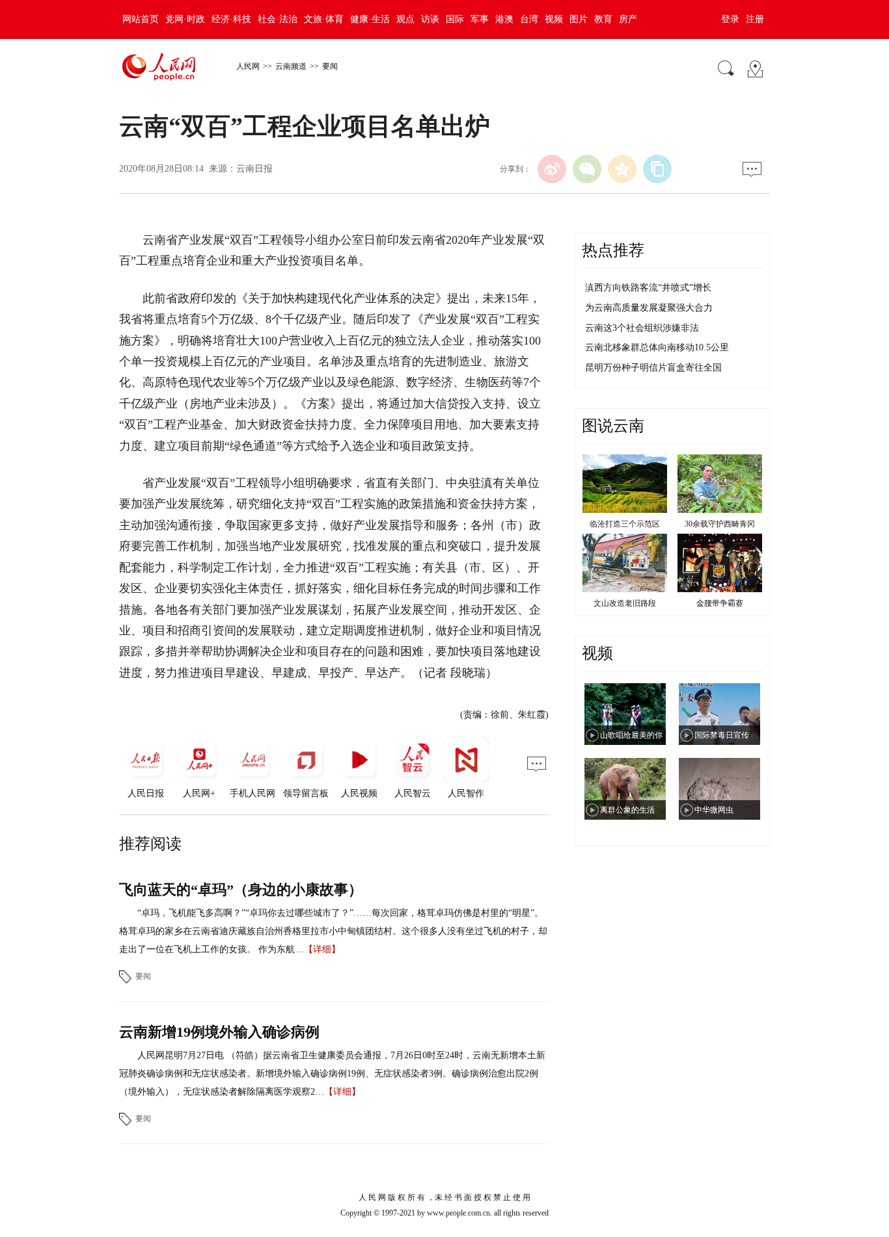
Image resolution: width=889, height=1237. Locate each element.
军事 (480, 19)
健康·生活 (370, 19)
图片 (578, 19)
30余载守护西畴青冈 (720, 523)
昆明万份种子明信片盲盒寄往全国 (653, 367)
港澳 (504, 19)
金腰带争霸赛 (719, 603)
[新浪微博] (552, 169)
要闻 (330, 66)
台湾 (529, 19)
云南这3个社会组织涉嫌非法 (642, 328)
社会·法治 (277, 19)
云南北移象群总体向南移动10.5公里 (657, 347)
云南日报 (254, 169)
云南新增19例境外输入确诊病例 (219, 1032)
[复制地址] (657, 169)
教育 (603, 19)
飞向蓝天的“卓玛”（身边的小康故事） (240, 889)
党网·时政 (185, 19)
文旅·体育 (324, 19)
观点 (405, 19)
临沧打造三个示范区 (625, 523)
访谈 (430, 19)
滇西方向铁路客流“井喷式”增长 (648, 288)
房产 (628, 19)
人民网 (248, 66)
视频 (554, 19)
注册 (755, 19)
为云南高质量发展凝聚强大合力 (649, 308)
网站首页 (140, 19)
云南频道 (291, 66)
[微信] (587, 169)
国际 (455, 19)
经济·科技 (231, 19)
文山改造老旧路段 (625, 603)
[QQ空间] (622, 169)
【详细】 (322, 949)
